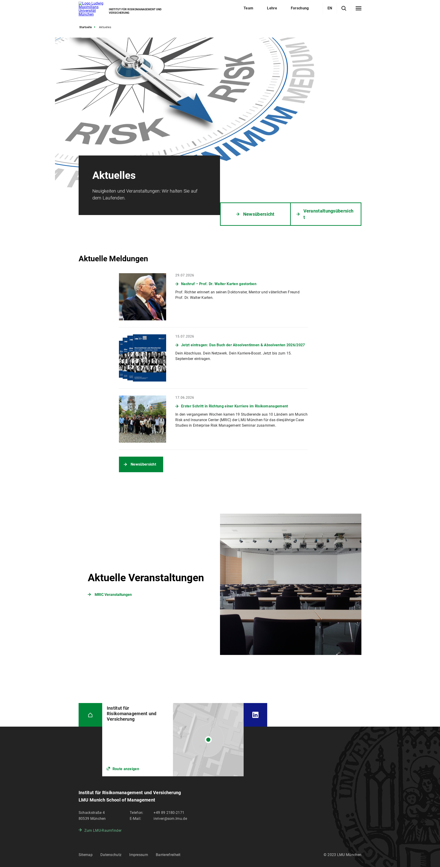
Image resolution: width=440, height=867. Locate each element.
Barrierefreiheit (168, 855)
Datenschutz (110, 855)
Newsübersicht (143, 464)
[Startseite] (90, 715)
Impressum (138, 855)
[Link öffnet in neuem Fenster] (173, 739)
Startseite (85, 27)
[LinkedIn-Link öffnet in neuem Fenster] (255, 715)
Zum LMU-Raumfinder (102, 830)
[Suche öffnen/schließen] (343, 8)
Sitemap (86, 855)
